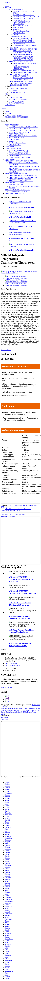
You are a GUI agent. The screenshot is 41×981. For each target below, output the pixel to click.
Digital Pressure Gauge (30, 708)
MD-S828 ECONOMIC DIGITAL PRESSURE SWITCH (22, 592)
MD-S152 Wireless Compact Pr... (22, 250)
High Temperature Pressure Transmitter (13, 514)
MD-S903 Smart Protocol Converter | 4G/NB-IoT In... (20, 617)
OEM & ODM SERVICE (17, 92)
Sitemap (4, 706)
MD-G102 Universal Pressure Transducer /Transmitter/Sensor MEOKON (16, 509)
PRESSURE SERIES (16, 9)
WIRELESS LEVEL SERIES (18, 85)
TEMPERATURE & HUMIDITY (24, 42)
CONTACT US (10, 105)
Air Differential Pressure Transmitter (20, 709)
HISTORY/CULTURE (16, 103)
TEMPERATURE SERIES (17, 36)
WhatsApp (4, 719)
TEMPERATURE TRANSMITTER (24, 45)
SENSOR (16, 29)
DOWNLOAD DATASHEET (18, 88)
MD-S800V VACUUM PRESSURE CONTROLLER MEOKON (21, 579)
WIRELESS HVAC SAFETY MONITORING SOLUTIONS (23, 55)
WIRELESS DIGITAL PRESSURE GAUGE (23, 175)
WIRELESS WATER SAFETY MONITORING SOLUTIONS (23, 59)
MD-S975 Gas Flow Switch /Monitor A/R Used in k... (20, 604)
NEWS (7, 94)
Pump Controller (18, 27)
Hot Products (36, 705)
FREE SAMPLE (14, 90)
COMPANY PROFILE (16, 97)
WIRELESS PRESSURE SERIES (20, 61)
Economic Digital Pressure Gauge (11, 708)
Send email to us (6, 350)
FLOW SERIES (14, 47)
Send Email (4, 717)
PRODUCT (8, 7)
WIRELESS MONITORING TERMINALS (23, 49)
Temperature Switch (19, 43)
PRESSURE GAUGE (20, 20)
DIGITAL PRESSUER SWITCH (23, 15)
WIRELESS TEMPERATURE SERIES (21, 81)
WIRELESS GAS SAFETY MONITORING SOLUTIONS (23, 51)
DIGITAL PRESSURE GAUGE (23, 18)
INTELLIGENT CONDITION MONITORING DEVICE (23, 78)
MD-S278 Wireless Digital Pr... (21, 217)
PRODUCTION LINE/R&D (18, 99)
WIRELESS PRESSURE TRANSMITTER (21, 68)
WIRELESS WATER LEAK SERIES (25, 72)
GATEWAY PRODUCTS (21, 76)
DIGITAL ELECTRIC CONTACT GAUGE (23, 127)
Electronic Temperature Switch (22, 40)
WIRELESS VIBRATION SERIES (24, 70)
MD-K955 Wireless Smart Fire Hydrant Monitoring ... (21, 631)
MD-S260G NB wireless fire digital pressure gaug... (20, 644)
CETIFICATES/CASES (16, 101)
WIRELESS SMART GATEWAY (20, 74)
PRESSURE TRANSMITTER (23, 25)
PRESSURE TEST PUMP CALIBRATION (21, 23)
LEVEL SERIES (14, 34)
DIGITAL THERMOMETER (22, 38)
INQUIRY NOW (6, 687)
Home (7, 6)
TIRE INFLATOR (19, 33)
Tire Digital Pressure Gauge (21, 31)
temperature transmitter (8, 516)
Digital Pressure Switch (13, 712)
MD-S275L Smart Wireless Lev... (22, 207)
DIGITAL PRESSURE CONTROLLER (26, 16)
